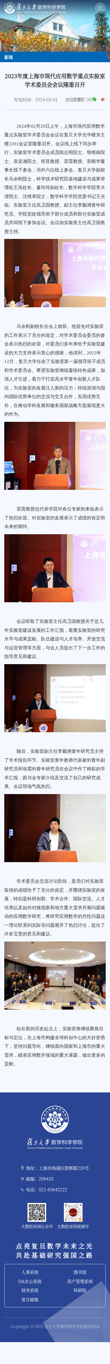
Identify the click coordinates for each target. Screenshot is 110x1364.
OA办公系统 (30, 1281)
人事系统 (29, 1272)
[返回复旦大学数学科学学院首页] (34, 4)
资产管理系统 (80, 1281)
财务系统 (29, 1290)
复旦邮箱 (29, 1299)
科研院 (80, 1290)
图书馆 (80, 1272)
